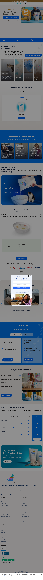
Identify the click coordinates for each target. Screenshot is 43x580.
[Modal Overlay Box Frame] (21, 290)
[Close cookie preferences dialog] (41, 575)
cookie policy (3, 575)
